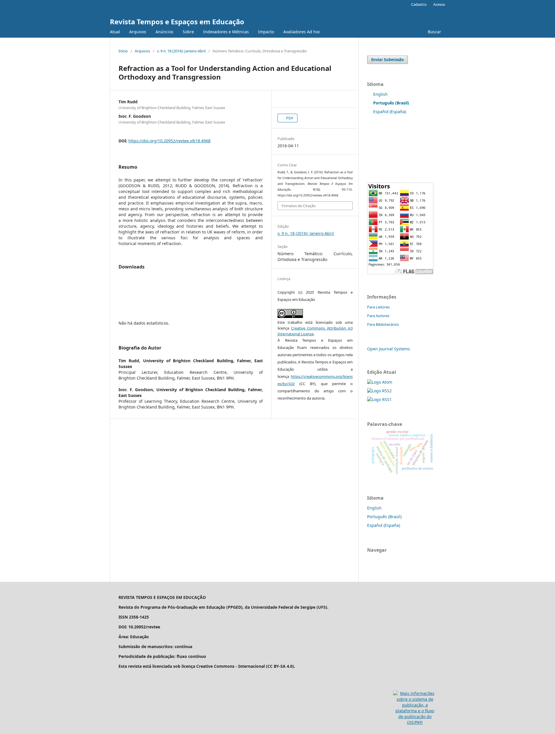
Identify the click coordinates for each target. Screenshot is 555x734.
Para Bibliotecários (383, 324)
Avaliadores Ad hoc (301, 31)
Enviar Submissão (387, 59)
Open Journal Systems (388, 349)
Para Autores (378, 315)
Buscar (434, 31)
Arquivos (137, 31)
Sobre (188, 31)
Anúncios (164, 31)
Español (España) (389, 111)
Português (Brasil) (384, 516)
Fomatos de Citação (299, 205)
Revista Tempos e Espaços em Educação (177, 21)
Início (123, 51)
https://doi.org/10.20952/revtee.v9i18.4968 (169, 141)
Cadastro (419, 4)
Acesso (439, 4)
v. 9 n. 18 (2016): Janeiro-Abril (181, 51)
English (380, 94)
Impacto (266, 31)
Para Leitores (378, 307)
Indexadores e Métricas (226, 31)
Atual (115, 31)
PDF (289, 118)
